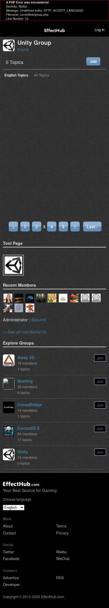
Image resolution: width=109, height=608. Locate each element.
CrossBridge (29, 404)
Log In (100, 29)
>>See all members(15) (25, 332)
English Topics (16, 75)
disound (38, 319)
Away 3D (26, 357)
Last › (92, 226)
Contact (9, 533)
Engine (23, 49)
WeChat (62, 558)
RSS (60, 577)
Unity (22, 451)
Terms (61, 526)
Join (93, 61)
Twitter (8, 551)
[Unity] (13, 265)
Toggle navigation (7, 29)
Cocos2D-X (28, 428)
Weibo (61, 551)
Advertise (11, 577)
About (8, 526)
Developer (11, 584)
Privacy (62, 533)
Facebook (11, 558)
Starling (25, 381)
